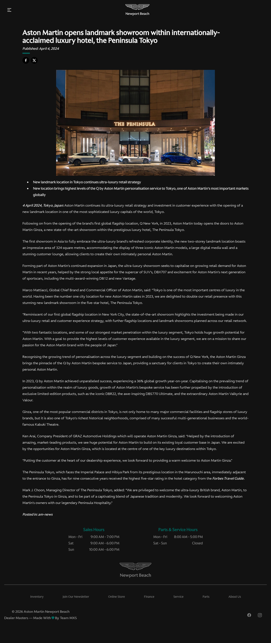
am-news (45, 514)
